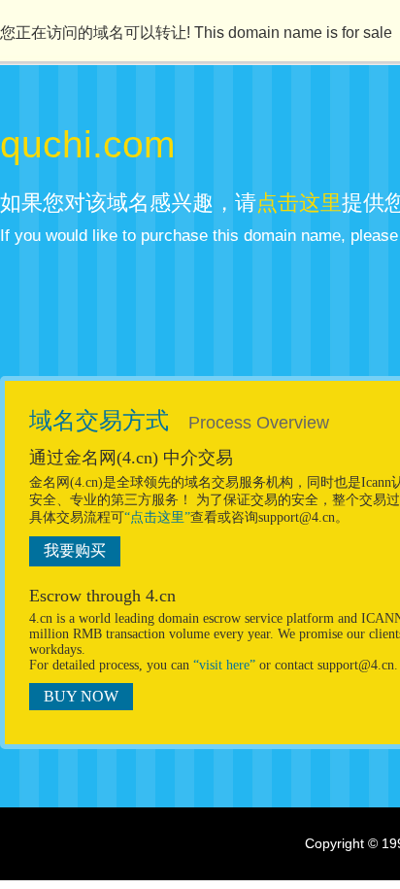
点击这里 (299, 202)
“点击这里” (157, 517)
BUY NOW (81, 696)
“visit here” (224, 665)
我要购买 (75, 550)
